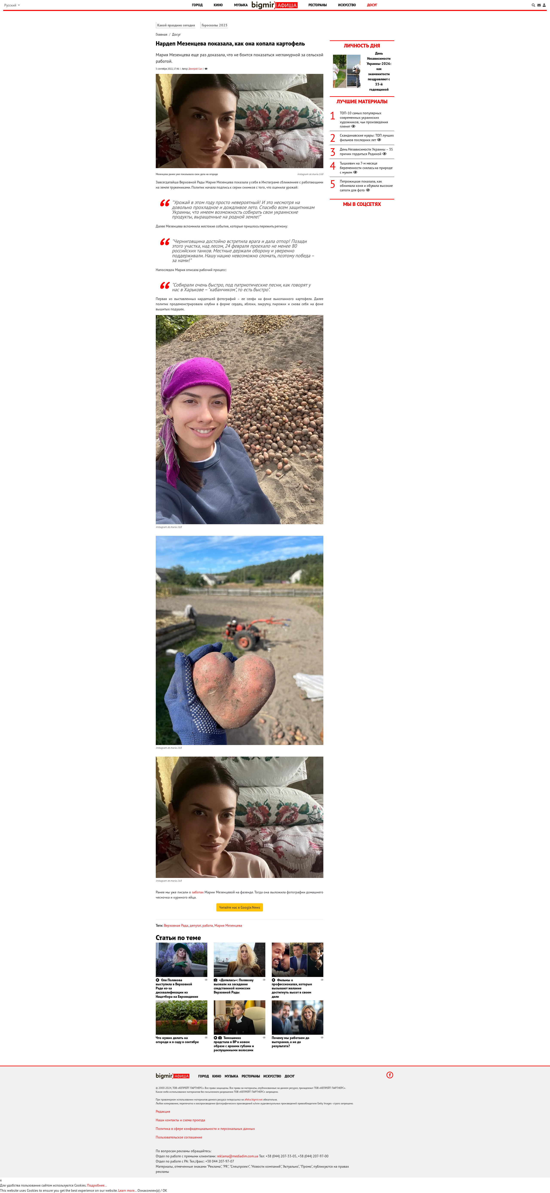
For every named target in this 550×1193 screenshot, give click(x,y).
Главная (161, 34)
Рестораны (318, 5)
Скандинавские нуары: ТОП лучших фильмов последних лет (367, 137)
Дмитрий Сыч (195, 68)
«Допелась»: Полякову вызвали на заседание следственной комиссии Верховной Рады (233, 986)
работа (207, 925)
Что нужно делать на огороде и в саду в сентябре (177, 1040)
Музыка (241, 5)
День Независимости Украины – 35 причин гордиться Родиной (366, 151)
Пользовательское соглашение (179, 1137)
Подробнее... (97, 1185)
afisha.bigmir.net (253, 1099)
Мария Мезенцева (228, 925)
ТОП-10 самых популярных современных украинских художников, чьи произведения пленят (364, 119)
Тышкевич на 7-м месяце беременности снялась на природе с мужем (366, 167)
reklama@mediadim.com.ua (237, 1156)
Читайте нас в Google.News (239, 907)
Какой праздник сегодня (176, 25)
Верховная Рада (176, 925)
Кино (218, 5)
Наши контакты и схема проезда (180, 1120)
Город (197, 5)
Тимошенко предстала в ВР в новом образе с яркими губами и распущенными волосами (234, 1044)
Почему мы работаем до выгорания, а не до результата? (290, 1042)
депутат (195, 925)
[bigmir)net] (264, 5)
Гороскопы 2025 (215, 25)
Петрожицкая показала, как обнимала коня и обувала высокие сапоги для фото (366, 185)
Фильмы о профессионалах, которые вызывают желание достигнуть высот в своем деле (292, 988)
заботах (198, 892)
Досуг (372, 5)
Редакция (163, 1111)
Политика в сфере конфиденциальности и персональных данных (205, 1128)
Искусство (347, 5)
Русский (10, 5)
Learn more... (127, 1190)
